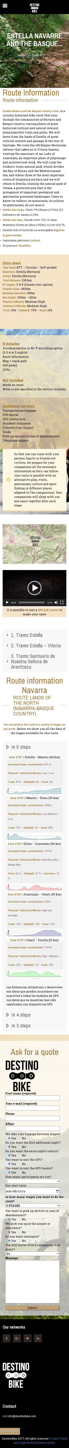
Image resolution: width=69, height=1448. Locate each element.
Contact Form (10, 1431)
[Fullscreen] (62, 602)
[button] (34, 588)
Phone (10, 1113)
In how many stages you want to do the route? (34, 1199)
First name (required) (20, 1093)
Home (21, 55)
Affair (9, 1124)
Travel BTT (38, 55)
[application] (34, 588)
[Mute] (56, 602)
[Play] (7, 602)
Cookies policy (46, 1442)
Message (11, 1258)
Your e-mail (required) (21, 1103)
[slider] (32, 602)
